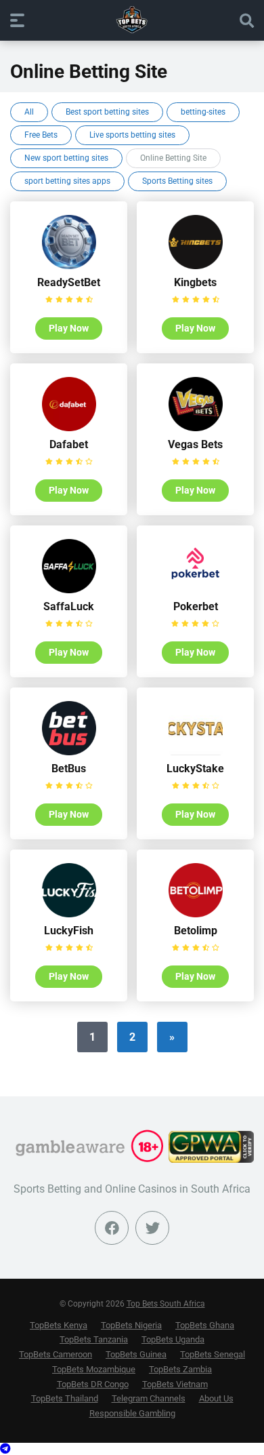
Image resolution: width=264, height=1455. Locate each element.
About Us (216, 1398)
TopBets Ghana (204, 1325)
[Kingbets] (196, 265)
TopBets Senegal (212, 1354)
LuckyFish (68, 930)
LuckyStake (195, 768)
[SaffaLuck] (69, 589)
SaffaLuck (68, 606)
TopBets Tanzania (94, 1339)
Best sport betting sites (107, 112)
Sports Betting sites (177, 181)
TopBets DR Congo (93, 1384)
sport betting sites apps (67, 181)
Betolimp (195, 930)
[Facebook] (112, 1228)
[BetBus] (69, 751)
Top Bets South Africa (166, 1304)
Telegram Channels (148, 1398)
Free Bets (41, 135)
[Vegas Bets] (196, 427)
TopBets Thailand (64, 1398)
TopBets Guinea (136, 1354)
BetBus (68, 768)
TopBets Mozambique (93, 1369)
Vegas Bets (195, 444)
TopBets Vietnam (175, 1384)
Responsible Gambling (132, 1413)
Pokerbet (195, 606)
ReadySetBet (68, 282)
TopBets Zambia (180, 1369)
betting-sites (203, 112)
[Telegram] (5, 1448)
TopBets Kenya (58, 1325)
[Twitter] (152, 1228)
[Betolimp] (196, 913)
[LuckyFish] (69, 913)
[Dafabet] (69, 427)
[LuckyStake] (196, 751)
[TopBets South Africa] (132, 19)
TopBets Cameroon (55, 1354)
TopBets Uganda (172, 1339)
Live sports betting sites (132, 135)
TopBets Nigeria (131, 1325)
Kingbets (195, 282)
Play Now (69, 328)
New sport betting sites (66, 158)
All (29, 112)
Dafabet (68, 444)
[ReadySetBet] (69, 265)
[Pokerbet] (196, 589)
